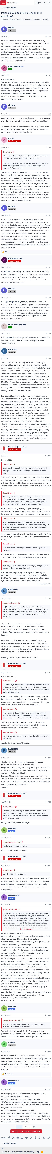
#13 (49, 758)
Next (26, 1127)
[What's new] (44, 2)
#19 (49, 1051)
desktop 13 (37, 20)
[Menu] (3, 2)
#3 (50, 114)
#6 (50, 267)
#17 (49, 905)
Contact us (5, 1152)
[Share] (46, 36)
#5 (50, 215)
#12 (49, 672)
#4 (50, 147)
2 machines (27, 20)
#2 (50, 75)
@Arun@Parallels (13, 301)
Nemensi (9, 878)
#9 (50, 358)
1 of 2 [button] (19, 1127)
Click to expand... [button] (26, 929)
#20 (49, 1089)
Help (37, 1152)
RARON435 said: (8, 681)
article (3, 282)
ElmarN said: (7, 152)
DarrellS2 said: (8, 464)
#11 (49, 598)
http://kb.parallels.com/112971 (14, 96)
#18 (49, 1015)
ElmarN (5, 20)
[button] (2, 1148)
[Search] (49, 2)
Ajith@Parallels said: (10, 909)
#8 (50, 333)
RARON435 (10, 676)
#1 (50, 37)
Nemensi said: (8, 870)
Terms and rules (17, 1152)
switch (16, 477)
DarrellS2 (7, 460)
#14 (49, 802)
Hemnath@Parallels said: (12, 842)
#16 (49, 865)
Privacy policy (29, 1152)
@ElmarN (10, 79)
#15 (49, 837)
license (45, 20)
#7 (50, 298)
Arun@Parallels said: (10, 603)
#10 (49, 456)
